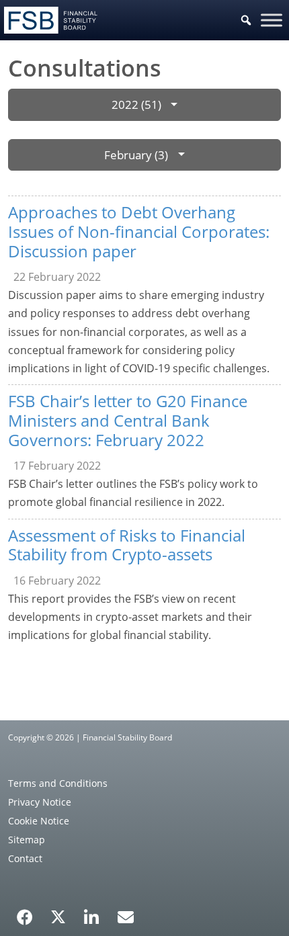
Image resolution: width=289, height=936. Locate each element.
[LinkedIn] (92, 912)
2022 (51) (136, 104)
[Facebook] (25, 912)
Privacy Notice (39, 802)
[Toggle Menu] (271, 19)
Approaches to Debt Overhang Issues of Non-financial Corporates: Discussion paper (139, 231)
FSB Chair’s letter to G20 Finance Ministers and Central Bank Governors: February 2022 (127, 420)
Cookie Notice (38, 820)
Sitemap (26, 839)
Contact (25, 858)
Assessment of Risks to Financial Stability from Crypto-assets (126, 545)
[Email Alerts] (125, 916)
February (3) (136, 155)
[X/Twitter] (58, 916)
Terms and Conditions (58, 783)
